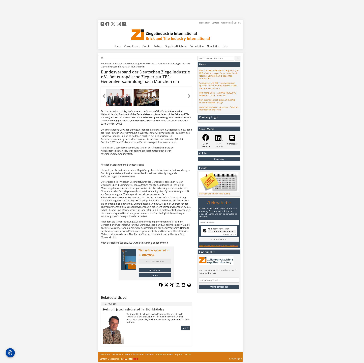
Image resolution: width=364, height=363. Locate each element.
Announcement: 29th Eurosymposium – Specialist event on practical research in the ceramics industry (218, 86)
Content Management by (112, 358)
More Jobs (219, 159)
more (185, 328)
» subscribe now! (219, 239)
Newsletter (204, 22)
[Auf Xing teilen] (172, 286)
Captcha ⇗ (229, 234)
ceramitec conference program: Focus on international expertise (218, 108)
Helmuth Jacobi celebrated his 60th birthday (133, 309)
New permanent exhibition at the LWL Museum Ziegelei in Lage (217, 101)
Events (146, 46)
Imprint (178, 354)
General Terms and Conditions (139, 354)
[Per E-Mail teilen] (183, 284)
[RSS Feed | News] (102, 24)
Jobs (225, 46)
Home (117, 46)
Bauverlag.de (235, 358)
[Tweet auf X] (166, 286)
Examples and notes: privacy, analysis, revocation (218, 245)
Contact (215, 22)
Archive (158, 46)
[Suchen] (237, 58)
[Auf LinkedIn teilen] (178, 286)
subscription (155, 270)
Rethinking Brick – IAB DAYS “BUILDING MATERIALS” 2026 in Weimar (217, 94)
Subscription (197, 46)
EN (239, 22)
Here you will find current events (214, 193)
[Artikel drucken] (189, 284)
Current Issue (131, 46)
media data (226, 22)
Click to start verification (222, 231)
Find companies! (220, 286)
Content (154, 275)
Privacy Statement (164, 354)
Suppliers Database (176, 46)
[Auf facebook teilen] (161, 286)
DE (235, 22)
